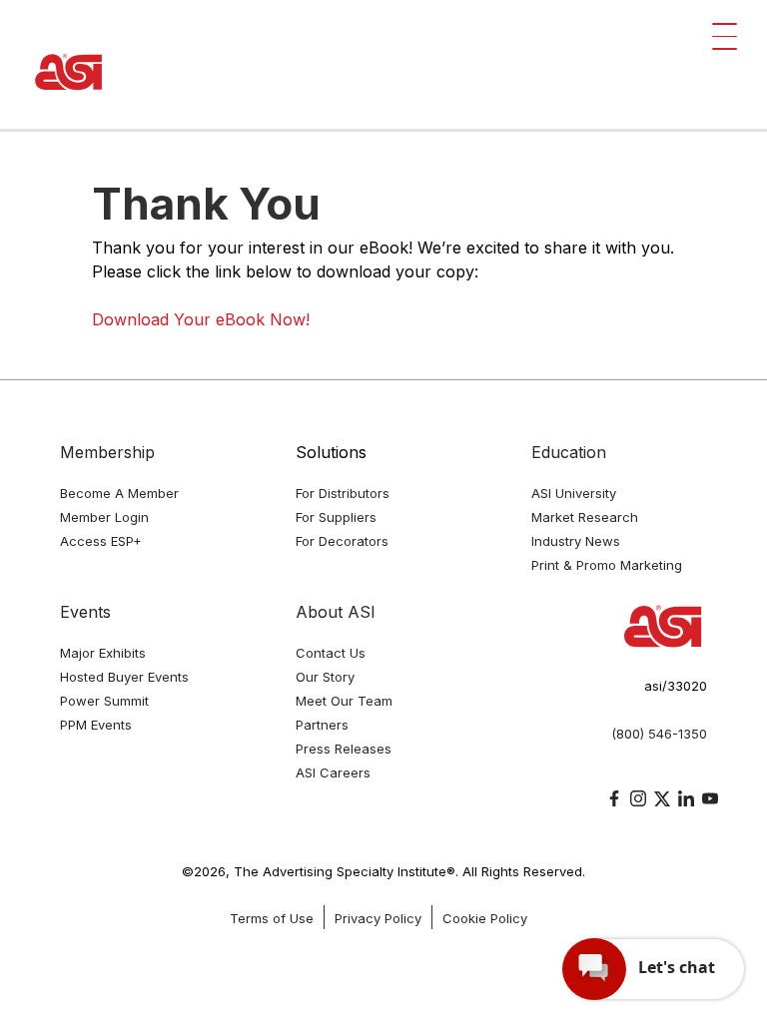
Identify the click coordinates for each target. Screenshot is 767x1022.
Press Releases (343, 749)
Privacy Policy (378, 918)
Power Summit (104, 701)
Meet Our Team (344, 701)
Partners (322, 725)
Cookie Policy (484, 918)
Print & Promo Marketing (606, 565)
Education (568, 452)
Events (85, 612)
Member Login (104, 517)
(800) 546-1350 (659, 734)
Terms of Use (272, 918)
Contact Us (331, 653)
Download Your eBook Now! (201, 319)
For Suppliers (336, 517)
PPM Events (96, 725)
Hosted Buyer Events (124, 677)
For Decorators (342, 541)
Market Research (584, 517)
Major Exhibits (103, 653)
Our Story (325, 677)
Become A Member (119, 493)
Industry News (575, 541)
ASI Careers (333, 772)
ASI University (573, 493)
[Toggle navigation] (724, 36)
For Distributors (342, 493)
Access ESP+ (101, 541)
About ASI (336, 612)
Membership (107, 452)
